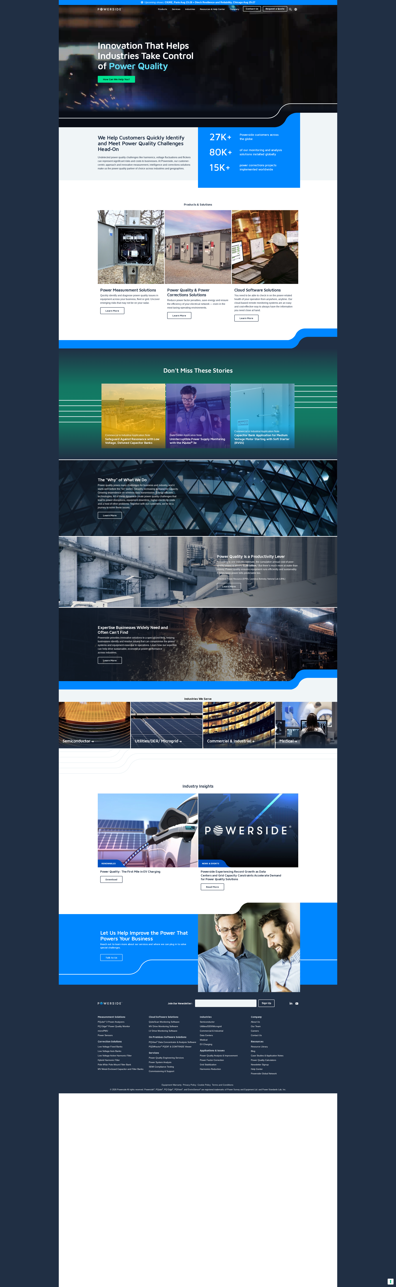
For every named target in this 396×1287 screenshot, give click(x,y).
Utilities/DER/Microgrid (211, 1026)
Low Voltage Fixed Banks (110, 1046)
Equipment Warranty (172, 1085)
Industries (206, 1016)
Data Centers (206, 1035)
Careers (255, 1031)
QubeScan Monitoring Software (164, 1022)
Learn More (112, 310)
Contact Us (256, 1035)
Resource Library (259, 1046)
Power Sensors (105, 1035)
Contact (252, 8)
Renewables (108, 863)
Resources (257, 1041)
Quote (275, 8)
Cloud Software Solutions (163, 1016)
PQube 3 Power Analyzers (111, 1022)
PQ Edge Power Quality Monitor (114, 1026)
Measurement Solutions (111, 1016)
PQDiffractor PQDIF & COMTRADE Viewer (170, 1046)
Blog (253, 1051)
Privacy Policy (189, 1085)
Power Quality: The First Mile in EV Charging (130, 871)
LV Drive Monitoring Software (163, 1031)
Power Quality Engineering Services (166, 1058)
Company (256, 1016)
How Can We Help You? (116, 79)
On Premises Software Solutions (167, 1037)
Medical (203, 1040)
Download (111, 879)
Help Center (257, 1069)
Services (154, 1052)
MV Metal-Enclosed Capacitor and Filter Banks (120, 1069)
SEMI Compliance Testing (161, 1066)
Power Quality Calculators (263, 1060)
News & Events (210, 863)
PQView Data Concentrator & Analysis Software (172, 1042)
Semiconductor (207, 1022)
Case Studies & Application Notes (267, 1055)
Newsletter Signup (260, 1064)
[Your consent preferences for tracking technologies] (391, 1282)
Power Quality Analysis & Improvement (219, 1055)
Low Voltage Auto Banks (109, 1051)
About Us (255, 1022)
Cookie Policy (204, 1085)
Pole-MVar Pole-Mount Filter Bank (114, 1064)
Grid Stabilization (208, 1064)
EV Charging (206, 1044)
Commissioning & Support (161, 1071)
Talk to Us (111, 957)
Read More (212, 886)
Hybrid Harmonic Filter (109, 1060)
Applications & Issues (212, 1050)
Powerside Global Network (264, 1073)
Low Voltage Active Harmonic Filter (115, 1055)
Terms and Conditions (222, 1085)
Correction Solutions (110, 1041)
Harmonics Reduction (210, 1069)
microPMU (103, 1031)
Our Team (256, 1026)
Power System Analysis (160, 1062)
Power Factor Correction (212, 1060)
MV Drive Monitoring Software (163, 1026)
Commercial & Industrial (211, 1031)
